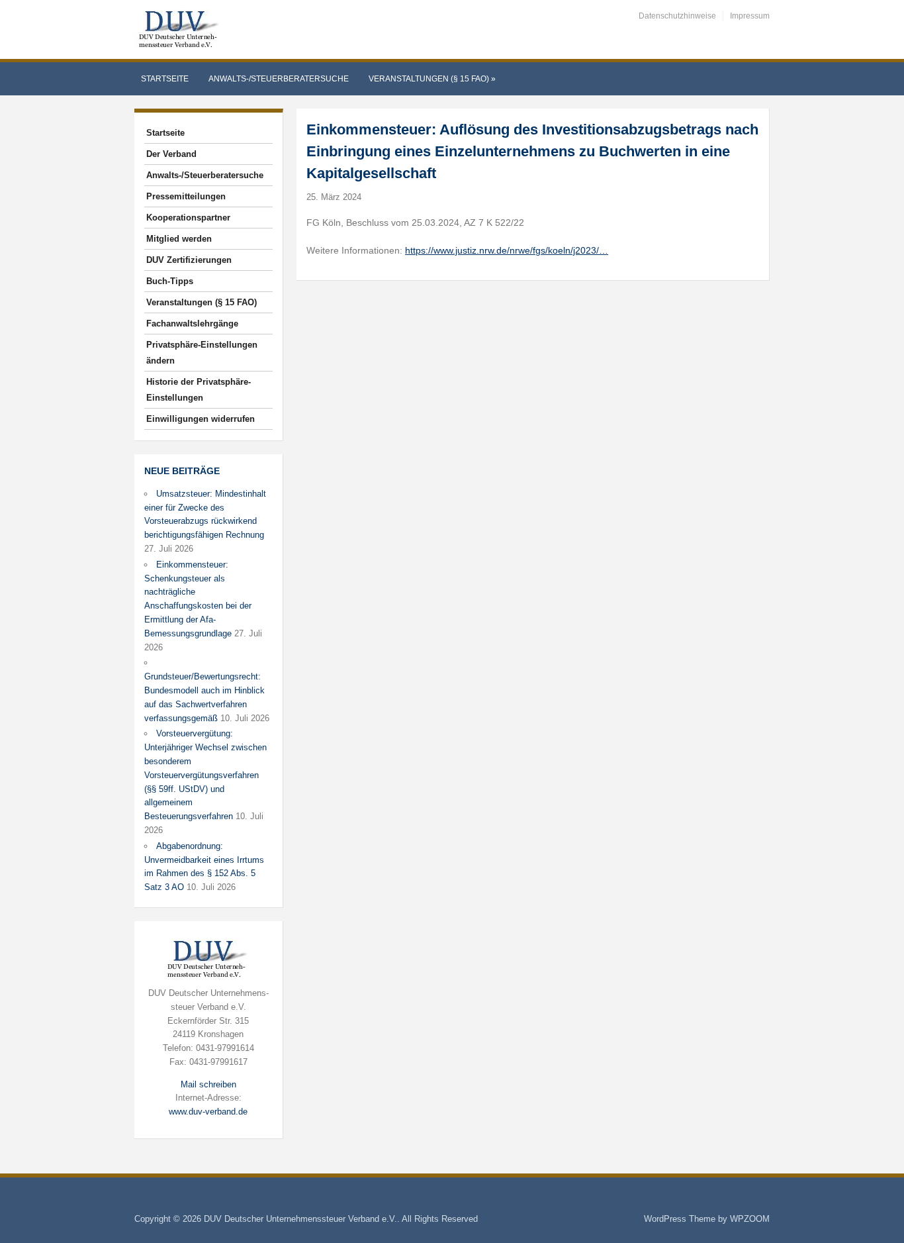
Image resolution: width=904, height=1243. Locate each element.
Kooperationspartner (188, 218)
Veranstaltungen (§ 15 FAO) (432, 78)
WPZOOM (750, 1219)
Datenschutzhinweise (677, 16)
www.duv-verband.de (208, 1112)
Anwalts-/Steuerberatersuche (278, 78)
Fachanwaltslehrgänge (192, 323)
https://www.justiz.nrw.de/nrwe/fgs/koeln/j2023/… (506, 250)
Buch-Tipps (169, 281)
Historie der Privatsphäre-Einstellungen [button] (198, 390)
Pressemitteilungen (186, 196)
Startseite (165, 78)
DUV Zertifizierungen (189, 260)
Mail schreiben (208, 1084)
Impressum (750, 16)
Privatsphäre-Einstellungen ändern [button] (201, 353)
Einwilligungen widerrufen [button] (200, 419)
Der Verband (171, 154)
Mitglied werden (179, 239)
